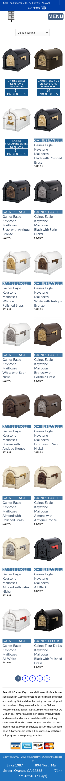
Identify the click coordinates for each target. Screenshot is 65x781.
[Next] (47, 678)
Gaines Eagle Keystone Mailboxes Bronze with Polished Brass (44, 368)
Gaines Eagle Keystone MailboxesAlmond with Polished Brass (13, 511)
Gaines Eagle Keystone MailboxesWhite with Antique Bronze (48, 296)
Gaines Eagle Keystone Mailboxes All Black (43, 580)
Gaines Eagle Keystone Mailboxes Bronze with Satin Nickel (47, 439)
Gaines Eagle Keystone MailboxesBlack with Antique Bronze (16, 225)
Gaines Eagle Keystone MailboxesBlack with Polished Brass (48, 153)
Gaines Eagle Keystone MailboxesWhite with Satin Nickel (14, 368)
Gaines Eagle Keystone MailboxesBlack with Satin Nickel (45, 225)
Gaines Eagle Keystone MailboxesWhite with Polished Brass (13, 296)
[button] (56, 16)
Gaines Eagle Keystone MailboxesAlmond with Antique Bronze (45, 511)
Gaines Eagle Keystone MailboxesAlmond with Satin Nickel (15, 582)
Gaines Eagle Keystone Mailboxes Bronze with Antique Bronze (13, 439)
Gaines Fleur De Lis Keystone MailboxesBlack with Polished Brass (48, 654)
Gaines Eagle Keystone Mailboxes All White (11, 652)
